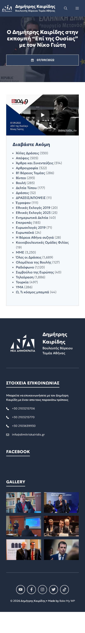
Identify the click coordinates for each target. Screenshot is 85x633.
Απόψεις (22, 158)
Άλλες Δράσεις (27, 153)
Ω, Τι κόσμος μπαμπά (32, 292)
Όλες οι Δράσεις (28, 257)
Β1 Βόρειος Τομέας (30, 173)
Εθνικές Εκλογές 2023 (33, 213)
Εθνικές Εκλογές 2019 (33, 208)
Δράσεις (22, 193)
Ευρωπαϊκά (25, 232)
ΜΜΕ (20, 252)
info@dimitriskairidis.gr (28, 434)
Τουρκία (22, 282)
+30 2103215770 (23, 417)
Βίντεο (21, 178)
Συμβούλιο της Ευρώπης (35, 272)
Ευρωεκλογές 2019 (31, 227)
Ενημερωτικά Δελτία (32, 217)
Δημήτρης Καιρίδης (35, 6)
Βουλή (21, 183)
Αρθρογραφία (27, 168)
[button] (65, 8)
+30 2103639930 (24, 426)
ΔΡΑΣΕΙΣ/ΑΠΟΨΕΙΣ (31, 198)
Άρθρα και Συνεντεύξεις (34, 163)
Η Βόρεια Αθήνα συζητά (35, 237)
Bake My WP (67, 601)
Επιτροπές (24, 222)
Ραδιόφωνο (25, 267)
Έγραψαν (23, 203)
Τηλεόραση (25, 277)
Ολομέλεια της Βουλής (33, 262)
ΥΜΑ (19, 287)
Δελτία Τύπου (26, 188)
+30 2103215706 (23, 408)
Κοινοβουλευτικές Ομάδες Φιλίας (42, 242)
